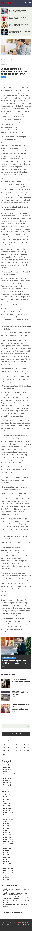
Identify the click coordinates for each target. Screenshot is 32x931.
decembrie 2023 (8, 866)
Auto (4, 765)
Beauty (5, 767)
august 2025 (7, 821)
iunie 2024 (6, 852)
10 (4, 744)
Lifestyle (5, 780)
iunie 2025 (6, 826)
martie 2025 (6, 832)
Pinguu (5, 922)
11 (8, 744)
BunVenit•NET (25, 922)
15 (24, 744)
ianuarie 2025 (7, 837)
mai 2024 (6, 855)
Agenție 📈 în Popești (23, 924)
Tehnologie (6, 785)
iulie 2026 (6, 797)
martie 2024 (6, 859)
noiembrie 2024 (8, 841)
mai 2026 (6, 801)
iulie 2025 (6, 823)
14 (20, 744)
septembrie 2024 (8, 846)
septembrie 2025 (8, 819)
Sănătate (5, 782)
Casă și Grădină (7, 774)
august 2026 (7, 794)
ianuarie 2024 (7, 864)
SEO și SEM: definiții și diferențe (20, 693)
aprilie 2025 (6, 830)
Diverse (5, 776)
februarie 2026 (7, 808)
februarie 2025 (7, 835)
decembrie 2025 (8, 812)
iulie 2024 (6, 850)
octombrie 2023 (8, 870)
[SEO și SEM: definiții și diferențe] (5, 696)
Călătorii (5, 771)
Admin (10, 77)
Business (3, 77)
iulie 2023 (6, 877)
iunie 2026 (6, 799)
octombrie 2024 (8, 844)
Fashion (5, 778)
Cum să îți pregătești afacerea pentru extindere (21, 681)
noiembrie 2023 (8, 868)
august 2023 (7, 875)
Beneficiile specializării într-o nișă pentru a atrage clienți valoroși (20, 707)
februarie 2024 (7, 861)
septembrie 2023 (8, 873)
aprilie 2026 (6, 803)
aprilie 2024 (6, 857)
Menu (26, 3)
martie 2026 (6, 806)
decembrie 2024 (8, 839)
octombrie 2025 (8, 817)
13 (16, 744)
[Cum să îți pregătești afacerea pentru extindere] (5, 683)
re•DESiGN (14, 922)
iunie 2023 (6, 879)
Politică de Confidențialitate (9, 924)
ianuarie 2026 (7, 810)
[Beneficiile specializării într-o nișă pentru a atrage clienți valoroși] (5, 708)
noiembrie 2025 (8, 815)
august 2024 (7, 848)
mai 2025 (6, 828)
